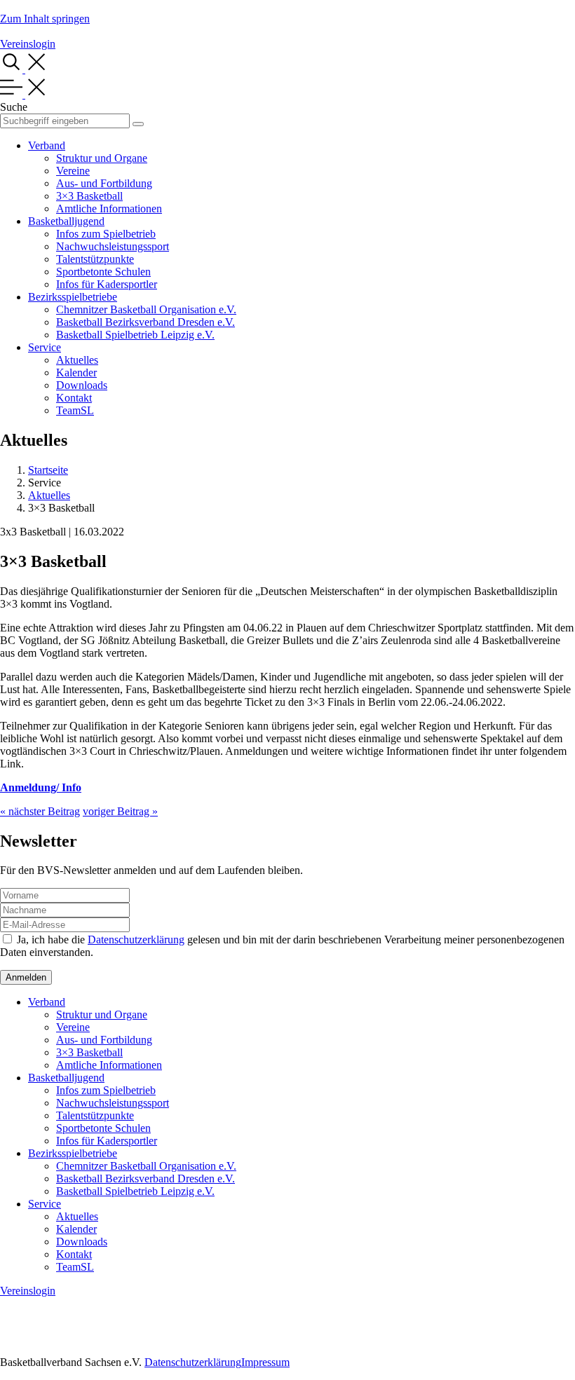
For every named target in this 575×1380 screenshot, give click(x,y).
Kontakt (74, 398)
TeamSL (75, 410)
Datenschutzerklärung (136, 939)
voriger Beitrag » (120, 811)
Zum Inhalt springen (45, 19)
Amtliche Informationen (109, 208)
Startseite (48, 470)
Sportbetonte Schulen (103, 272)
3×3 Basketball (89, 196)
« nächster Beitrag (40, 811)
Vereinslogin (27, 44)
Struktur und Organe (101, 158)
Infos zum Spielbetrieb (106, 234)
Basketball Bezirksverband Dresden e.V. (145, 322)
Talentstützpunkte (95, 259)
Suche (13, 107)
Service (44, 347)
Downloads (81, 385)
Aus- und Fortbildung (104, 183)
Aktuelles (77, 360)
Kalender (76, 372)
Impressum (265, 1362)
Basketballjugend (66, 221)
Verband (46, 145)
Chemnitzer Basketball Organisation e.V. (146, 309)
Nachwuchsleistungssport (112, 246)
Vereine (73, 171)
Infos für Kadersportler (106, 284)
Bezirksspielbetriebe (72, 297)
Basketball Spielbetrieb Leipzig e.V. (135, 335)
